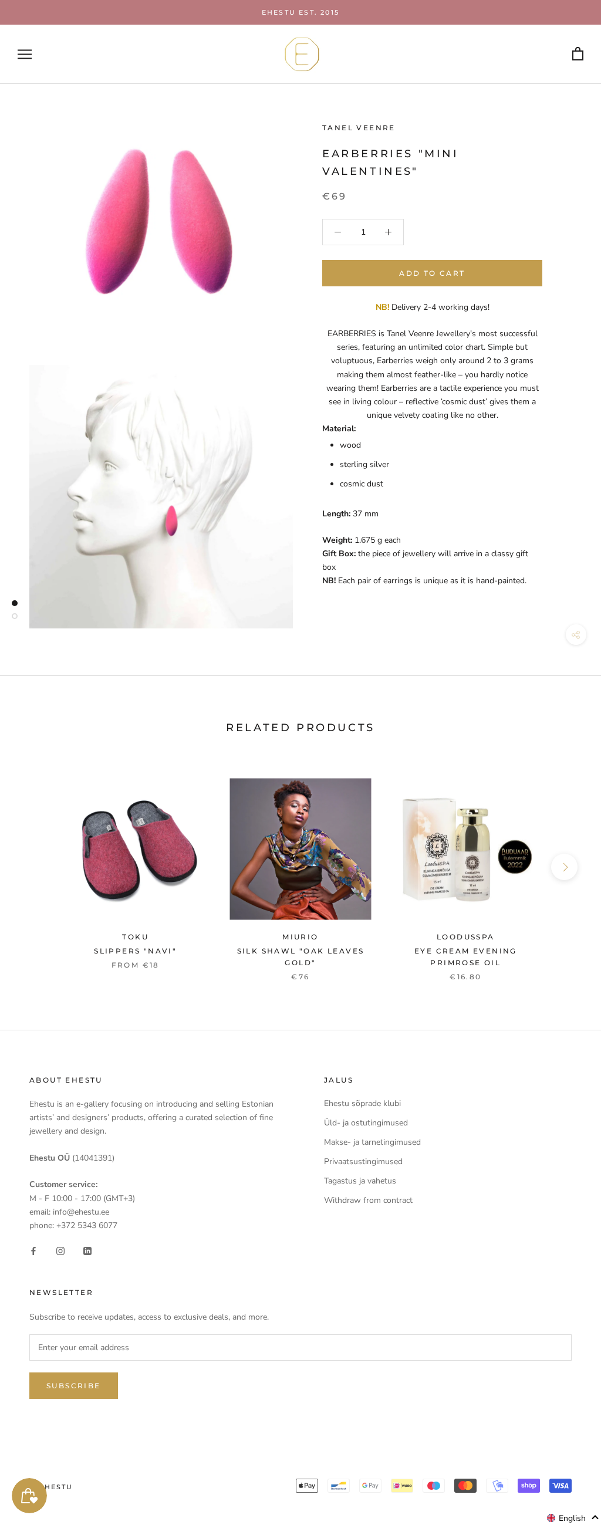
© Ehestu (51, 1487)
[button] (573, 1518)
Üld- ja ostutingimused (366, 1122)
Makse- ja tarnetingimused (372, 1142)
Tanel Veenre (359, 127)
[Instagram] (60, 1250)
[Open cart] (577, 54)
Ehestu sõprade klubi (362, 1103)
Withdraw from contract (368, 1200)
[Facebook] (33, 1250)
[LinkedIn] (87, 1250)
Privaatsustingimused (363, 1161)
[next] (564, 867)
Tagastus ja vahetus (360, 1180)
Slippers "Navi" (135, 950)
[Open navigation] (25, 54)
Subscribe (73, 1385)
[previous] (36, 867)
